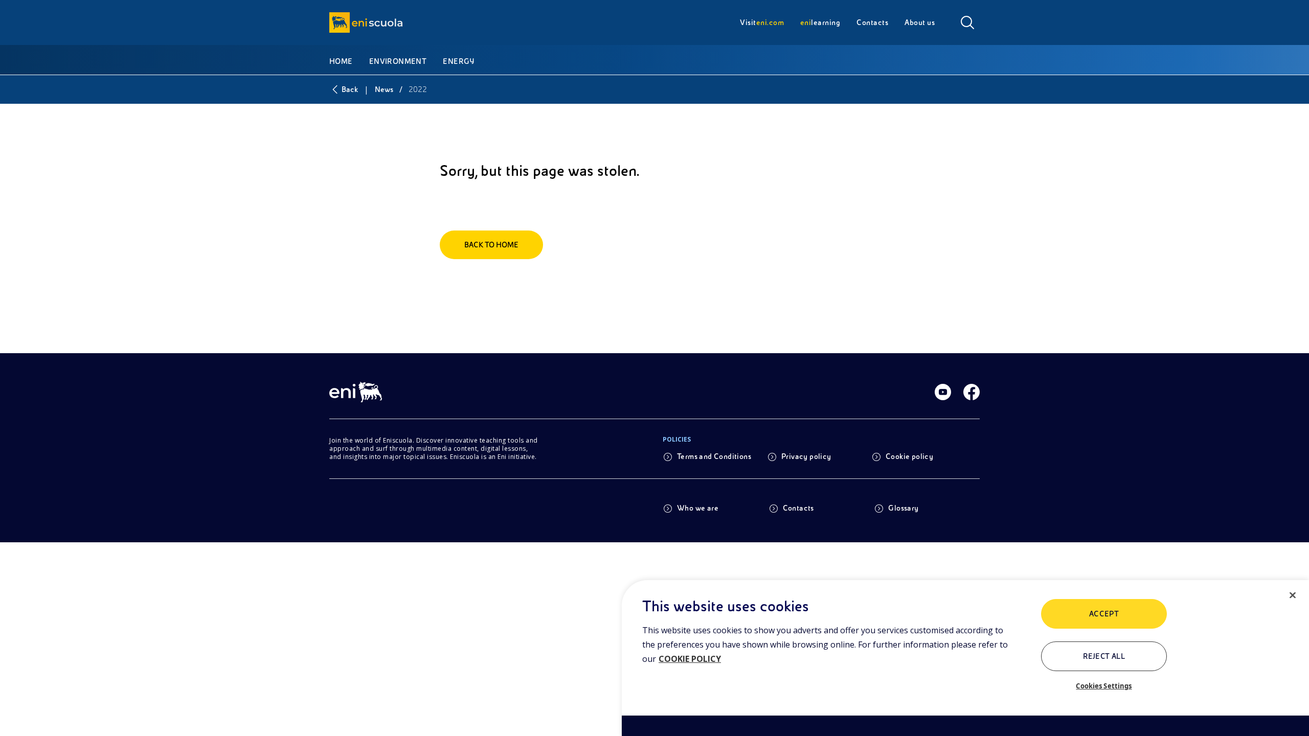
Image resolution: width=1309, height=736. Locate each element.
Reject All (1104, 656)
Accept (1104, 614)
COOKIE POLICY (690, 658)
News (384, 89)
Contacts (798, 508)
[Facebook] (971, 392)
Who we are (697, 508)
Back (350, 89)
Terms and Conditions (714, 456)
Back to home (491, 245)
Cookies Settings (1104, 686)
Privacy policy (806, 456)
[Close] (1292, 595)
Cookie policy (909, 456)
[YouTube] (943, 392)
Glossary (903, 508)
